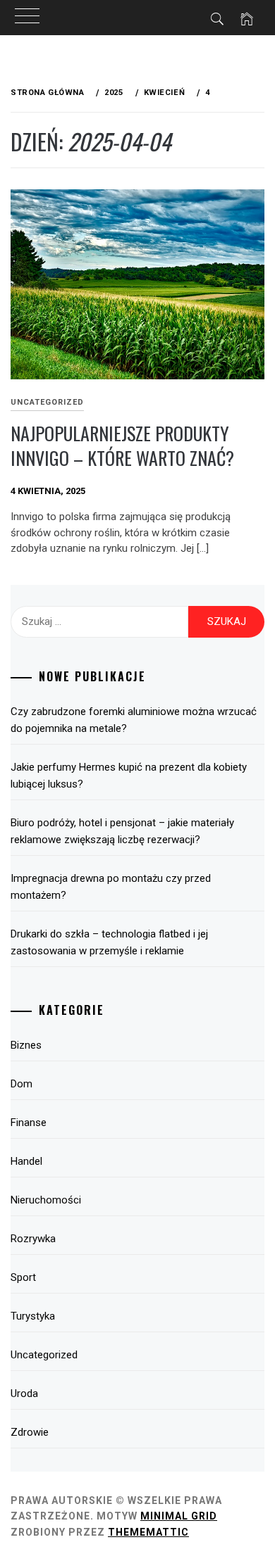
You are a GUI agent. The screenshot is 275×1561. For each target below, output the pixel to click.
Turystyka (33, 1316)
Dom (21, 1083)
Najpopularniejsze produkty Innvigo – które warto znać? (122, 445)
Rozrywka (33, 1238)
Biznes (26, 1045)
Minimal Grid (178, 1516)
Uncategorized (47, 402)
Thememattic (148, 1532)
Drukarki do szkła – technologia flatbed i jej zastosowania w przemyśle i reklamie (109, 942)
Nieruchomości (46, 1200)
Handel (26, 1161)
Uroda (24, 1393)
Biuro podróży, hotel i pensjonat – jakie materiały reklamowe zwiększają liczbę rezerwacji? (122, 831)
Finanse (29, 1122)
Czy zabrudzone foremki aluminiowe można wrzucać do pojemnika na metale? (134, 720)
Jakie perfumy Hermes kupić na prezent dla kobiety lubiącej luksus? (129, 775)
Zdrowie (30, 1432)
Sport (23, 1277)
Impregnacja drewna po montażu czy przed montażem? (111, 887)
